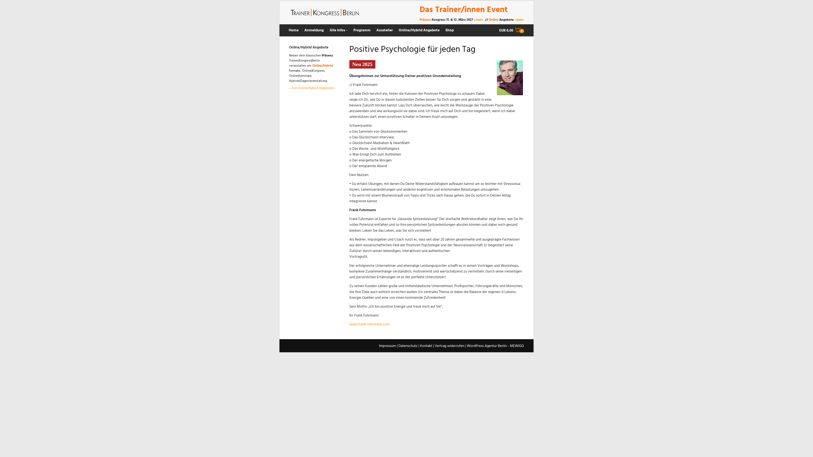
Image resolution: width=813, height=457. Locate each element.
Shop (449, 30)
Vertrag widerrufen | (450, 346)
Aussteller (384, 30)
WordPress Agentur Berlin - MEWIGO (495, 346)
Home (294, 30)
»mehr (478, 19)
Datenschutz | (408, 346)
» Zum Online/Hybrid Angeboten (311, 88)
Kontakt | (427, 346)
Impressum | (388, 346)
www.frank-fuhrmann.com (369, 324)
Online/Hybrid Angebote (419, 30)
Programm (362, 30)
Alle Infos (337, 30)
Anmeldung (314, 30)
